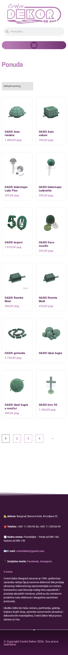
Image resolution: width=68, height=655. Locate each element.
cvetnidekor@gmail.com (30, 551)
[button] (34, 45)
